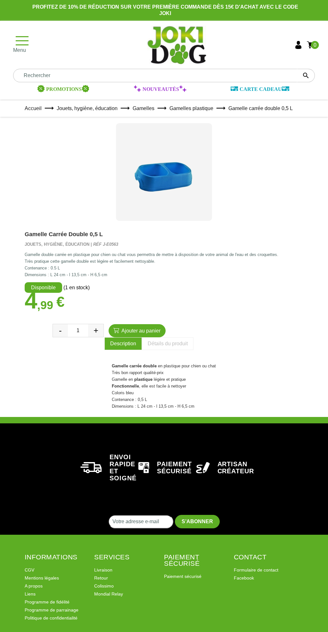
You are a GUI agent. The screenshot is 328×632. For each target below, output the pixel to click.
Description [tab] (123, 343)
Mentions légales (42, 577)
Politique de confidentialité (51, 617)
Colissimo (104, 585)
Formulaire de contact (256, 569)
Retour (101, 577)
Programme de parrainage (51, 609)
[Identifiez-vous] (298, 45)
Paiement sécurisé (182, 576)
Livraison (103, 569)
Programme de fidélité (47, 601)
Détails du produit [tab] (168, 343)
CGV (29, 569)
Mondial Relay (108, 593)
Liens (30, 593)
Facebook (244, 577)
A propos (34, 585)
